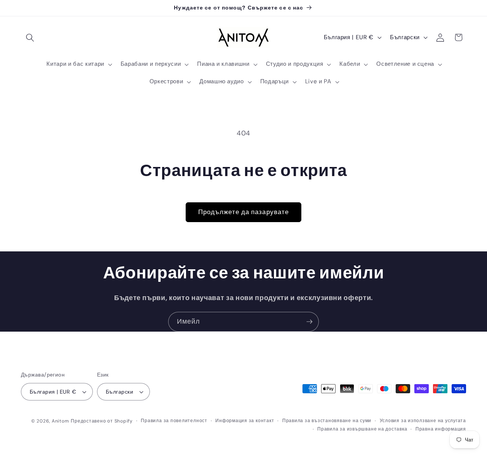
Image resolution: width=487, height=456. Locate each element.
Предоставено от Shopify (102, 421)
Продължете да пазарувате (243, 212)
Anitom (60, 421)
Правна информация (440, 429)
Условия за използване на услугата (423, 421)
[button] (30, 37)
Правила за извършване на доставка (362, 429)
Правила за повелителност (174, 421)
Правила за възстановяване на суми (326, 421)
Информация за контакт (244, 421)
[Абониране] (309, 322)
